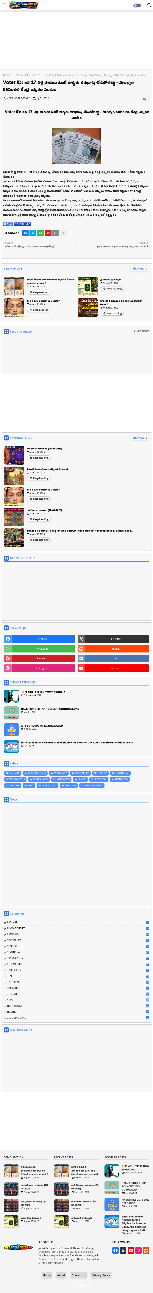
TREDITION (70, 785)
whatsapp (42, 648)
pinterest (42, 658)
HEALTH (82, 779)
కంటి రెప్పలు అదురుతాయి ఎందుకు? (43, 301)
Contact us (79, 1275)
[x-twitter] (123, 1250)
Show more (140, 268)
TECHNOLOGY (49, 785)
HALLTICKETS (63, 779)
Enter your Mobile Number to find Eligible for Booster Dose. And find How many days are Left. (78, 742)
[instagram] (138, 1250)
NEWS (30, 785)
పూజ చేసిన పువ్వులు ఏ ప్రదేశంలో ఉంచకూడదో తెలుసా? (121, 302)
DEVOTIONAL (122, 773)
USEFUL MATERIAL (93, 785)
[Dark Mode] (149, 5)
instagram (42, 668)
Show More (140, 437)
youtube (116, 668)
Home (6, 75)
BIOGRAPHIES (82, 773)
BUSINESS (102, 773)
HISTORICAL (100, 779)
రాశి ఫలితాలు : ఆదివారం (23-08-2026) (35, 1187)
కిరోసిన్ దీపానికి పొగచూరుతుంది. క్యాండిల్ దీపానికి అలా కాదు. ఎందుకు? (50, 281)
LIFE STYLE (14, 785)
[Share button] (63, 233)
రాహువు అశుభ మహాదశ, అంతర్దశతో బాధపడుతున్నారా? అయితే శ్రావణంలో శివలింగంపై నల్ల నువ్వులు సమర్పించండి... (80, 531)
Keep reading (40, 292)
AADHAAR (14, 773)
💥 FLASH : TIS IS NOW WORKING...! (43, 692)
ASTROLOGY (60, 773)
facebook (42, 639)
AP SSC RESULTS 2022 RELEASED (42, 725)
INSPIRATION (121, 779)
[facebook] (115, 1250)
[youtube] (131, 1250)
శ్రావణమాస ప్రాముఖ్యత (110, 279)
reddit (116, 648)
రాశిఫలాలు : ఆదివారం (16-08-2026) (44, 510)
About (61, 1275)
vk (116, 658)
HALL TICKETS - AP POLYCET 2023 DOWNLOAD (50, 709)
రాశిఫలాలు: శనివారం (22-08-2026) (33, 1203)
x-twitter (115, 639)
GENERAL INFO (22, 75)
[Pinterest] (48, 233)
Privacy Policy (101, 1275)
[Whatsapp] (40, 233)
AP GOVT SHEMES (37, 773)
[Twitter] (32, 233)
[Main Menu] (4, 5)
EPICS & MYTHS (17, 779)
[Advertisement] (76, 40)
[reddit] (146, 1250)
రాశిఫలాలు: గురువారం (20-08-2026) (44, 449)
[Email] (55, 233)
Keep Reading (41, 457)
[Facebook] (25, 233)
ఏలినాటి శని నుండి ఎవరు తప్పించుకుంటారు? (47, 469)
